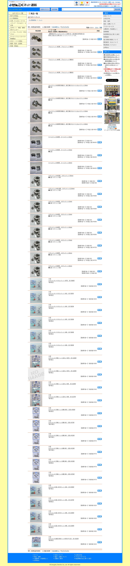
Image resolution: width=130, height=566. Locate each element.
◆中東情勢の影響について (112, 55)
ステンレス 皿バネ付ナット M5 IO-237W (61, 500)
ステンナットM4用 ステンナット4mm (60, 227)
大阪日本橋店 (112, 125)
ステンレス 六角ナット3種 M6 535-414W (61, 461)
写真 (101, 27)
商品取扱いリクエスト (110, 45)
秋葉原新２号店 (112, 111)
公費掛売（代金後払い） (110, 29)
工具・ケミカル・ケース (17, 21)
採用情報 (106, 31)
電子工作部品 (14, 16)
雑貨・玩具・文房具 (16, 43)
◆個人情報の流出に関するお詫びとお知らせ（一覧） (112, 65)
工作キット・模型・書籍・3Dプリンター (18, 28)
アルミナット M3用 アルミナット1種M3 (60, 46)
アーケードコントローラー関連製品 (18, 37)
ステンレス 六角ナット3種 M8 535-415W (61, 474)
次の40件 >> (56, 27)
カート (87, 4)
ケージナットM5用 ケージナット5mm (60, 150)
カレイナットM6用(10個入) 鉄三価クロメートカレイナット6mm (68, 124)
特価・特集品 (14, 46)
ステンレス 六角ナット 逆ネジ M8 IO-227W (62, 396)
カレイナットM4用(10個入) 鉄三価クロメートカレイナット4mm (68, 98)
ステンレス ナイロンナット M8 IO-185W (61, 345)
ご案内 (76, 4)
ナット (40, 20)
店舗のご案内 (59, 558)
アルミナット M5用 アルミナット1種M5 (60, 72)
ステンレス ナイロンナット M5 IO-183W (61, 319)
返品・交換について (109, 24)
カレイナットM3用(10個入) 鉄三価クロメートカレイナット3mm (68, 85)
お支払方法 (106, 18)
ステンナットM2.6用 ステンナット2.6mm (61, 188)
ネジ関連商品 (14, 18)
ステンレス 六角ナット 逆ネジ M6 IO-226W (62, 384)
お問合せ (82, 4)
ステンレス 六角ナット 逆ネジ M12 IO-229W (62, 371)
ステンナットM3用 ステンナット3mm (60, 214)
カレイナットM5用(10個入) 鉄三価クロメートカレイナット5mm (68, 111)
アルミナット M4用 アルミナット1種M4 (60, 59)
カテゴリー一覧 (17, 13)
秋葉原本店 (112, 97)
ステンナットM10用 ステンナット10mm (60, 175)
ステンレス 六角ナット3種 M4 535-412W (61, 435)
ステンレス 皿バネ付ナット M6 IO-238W (61, 513)
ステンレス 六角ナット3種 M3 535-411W (61, 422)
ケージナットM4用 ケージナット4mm (60, 137)
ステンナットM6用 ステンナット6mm (60, 253)
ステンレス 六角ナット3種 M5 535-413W (61, 448)
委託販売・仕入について (110, 42)
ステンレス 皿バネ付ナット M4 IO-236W (61, 487)
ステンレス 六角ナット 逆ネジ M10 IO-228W (62, 358)
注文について (107, 16)
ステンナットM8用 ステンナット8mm (60, 266)
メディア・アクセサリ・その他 (18, 24)
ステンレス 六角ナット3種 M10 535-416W (61, 409)
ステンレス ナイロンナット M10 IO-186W (61, 280)
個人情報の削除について (110, 39)
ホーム (36, 555)
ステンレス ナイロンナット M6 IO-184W (61, 332)
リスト (97, 27)
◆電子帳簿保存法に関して (112, 57)
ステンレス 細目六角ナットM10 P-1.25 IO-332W (63, 538)
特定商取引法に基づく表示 (111, 34)
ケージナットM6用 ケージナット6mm (60, 163)
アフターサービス (108, 26)
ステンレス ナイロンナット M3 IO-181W (61, 293)
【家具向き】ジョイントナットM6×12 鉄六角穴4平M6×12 (66, 34)
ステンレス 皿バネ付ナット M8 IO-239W (61, 525)
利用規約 (106, 37)
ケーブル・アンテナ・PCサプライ (18, 33)
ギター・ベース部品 (16, 41)
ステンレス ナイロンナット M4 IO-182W (61, 306)
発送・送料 (106, 21)
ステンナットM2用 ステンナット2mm (60, 201)
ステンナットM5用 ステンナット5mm (60, 240)
